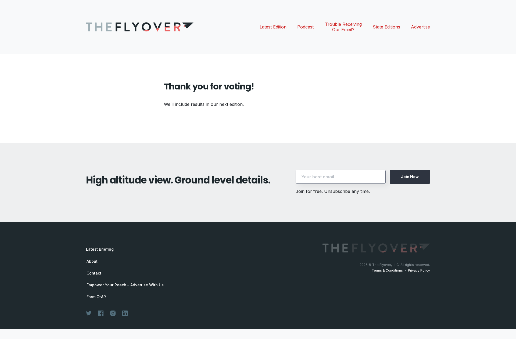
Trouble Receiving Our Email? (343, 26)
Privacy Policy (419, 270)
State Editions (386, 27)
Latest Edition (273, 27)
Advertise (420, 27)
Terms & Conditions (387, 270)
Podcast (305, 27)
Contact (94, 273)
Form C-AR (96, 297)
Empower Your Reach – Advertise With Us (125, 285)
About (92, 261)
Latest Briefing (100, 249)
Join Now (410, 176)
